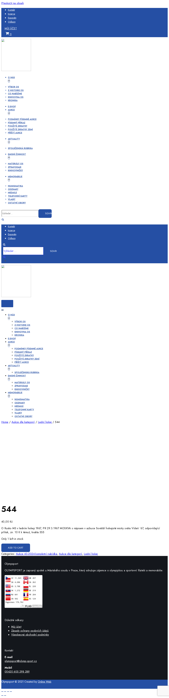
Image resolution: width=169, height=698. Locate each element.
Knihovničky (15, 170)
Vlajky (11, 199)
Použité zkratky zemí (20, 129)
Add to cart (15, 548)
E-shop (12, 106)
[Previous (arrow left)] (2, 695)
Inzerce (11, 14)
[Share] (5, 691)
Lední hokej (45, 422)
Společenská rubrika (20, 148)
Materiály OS (15, 163)
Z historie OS (16, 90)
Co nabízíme (15, 93)
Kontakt (11, 10)
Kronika (12, 100)
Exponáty (12, 17)
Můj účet (11, 28)
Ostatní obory (17, 202)
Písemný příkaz (16, 122)
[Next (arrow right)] (5, 695)
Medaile (12, 192)
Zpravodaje (14, 167)
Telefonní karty (17, 196)
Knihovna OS (15, 97)
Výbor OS (13, 86)
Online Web (44, 682)
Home (4, 422)
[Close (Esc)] (2, 691)
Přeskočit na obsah (12, 3)
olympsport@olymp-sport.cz (21, 661)
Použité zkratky (17, 126)
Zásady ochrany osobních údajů (30, 631)
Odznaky (13, 189)
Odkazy (12, 21)
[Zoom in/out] (11, 691)
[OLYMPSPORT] (16, 70)
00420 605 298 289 (17, 672)
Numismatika (15, 185)
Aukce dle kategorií (23, 422)
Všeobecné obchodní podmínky (30, 635)
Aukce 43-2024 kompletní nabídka (36, 554)
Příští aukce (15, 132)
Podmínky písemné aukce (22, 119)
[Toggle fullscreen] (8, 691)
